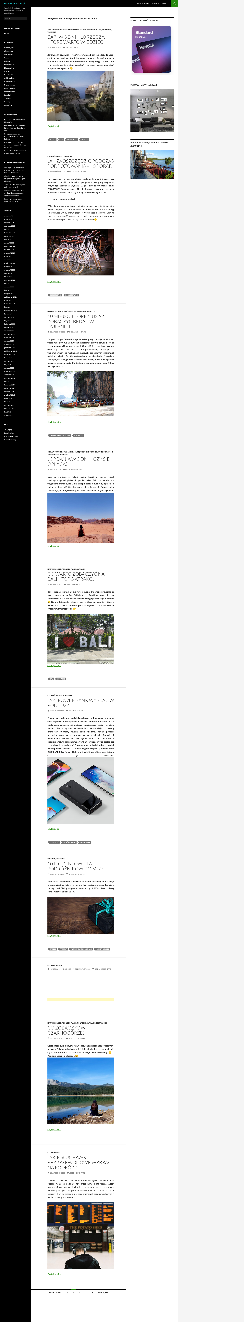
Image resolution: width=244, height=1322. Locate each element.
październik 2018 (10, 351)
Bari (61, 140)
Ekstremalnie (66, 452)
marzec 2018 (9, 368)
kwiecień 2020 (9, 324)
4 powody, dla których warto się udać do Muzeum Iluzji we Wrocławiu (15, 144)
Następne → (104, 1292)
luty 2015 (7, 412)
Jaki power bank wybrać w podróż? (80, 702)
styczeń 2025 (9, 243)
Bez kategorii (53, 1152)
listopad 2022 (9, 266)
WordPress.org (10, 440)
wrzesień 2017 (9, 375)
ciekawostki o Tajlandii (60, 435)
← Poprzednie (54, 1292)
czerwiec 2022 (9, 280)
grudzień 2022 (9, 263)
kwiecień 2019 (9, 337)
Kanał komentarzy (11, 436)
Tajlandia (78, 435)
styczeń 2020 (9, 331)
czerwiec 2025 (9, 226)
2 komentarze (72, 47)
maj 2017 (7, 381)
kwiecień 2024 (9, 246)
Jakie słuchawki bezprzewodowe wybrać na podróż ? (79, 1162)
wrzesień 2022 (9, 270)
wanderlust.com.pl (14, 3)
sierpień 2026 (9, 216)
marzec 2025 (9, 236)
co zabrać (54, 842)
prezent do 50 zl (102, 949)
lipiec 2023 (8, 256)
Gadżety (51, 859)
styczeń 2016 (9, 392)
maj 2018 (7, 364)
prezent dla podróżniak (81, 949)
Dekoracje (8, 61)
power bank (84, 842)
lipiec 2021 (8, 300)
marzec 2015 (9, 408)
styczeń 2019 (9, 344)
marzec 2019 (9, 341)
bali (51, 679)
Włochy (84, 140)
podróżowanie (71, 295)
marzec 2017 (9, 388)
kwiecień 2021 (9, 304)
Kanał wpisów (9, 433)
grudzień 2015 (9, 395)
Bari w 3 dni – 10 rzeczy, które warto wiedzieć (76, 39)
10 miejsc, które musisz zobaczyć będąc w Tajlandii (75, 321)
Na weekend (66, 30)
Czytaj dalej (54, 126)
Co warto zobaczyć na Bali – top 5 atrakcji (75, 576)
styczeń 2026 (9, 223)
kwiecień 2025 (9, 233)
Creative (7, 58)
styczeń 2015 (9, 415)
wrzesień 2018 (9, 354)
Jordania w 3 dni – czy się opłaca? (78, 461)
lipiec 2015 (8, 402)
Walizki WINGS (143, 3)
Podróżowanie (94, 30)
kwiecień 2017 (9, 385)
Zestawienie (62, 454)
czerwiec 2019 (9, 334)
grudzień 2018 (9, 348)
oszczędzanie (55, 295)
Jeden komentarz (75, 584)
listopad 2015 (9, 398)
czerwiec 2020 (9, 317)
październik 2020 (10, 310)
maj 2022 (7, 283)
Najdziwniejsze (9, 78)
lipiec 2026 (8, 219)
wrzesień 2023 (9, 253)
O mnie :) (155, 3)
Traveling (7, 98)
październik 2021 (10, 297)
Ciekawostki (53, 30)
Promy (6, 33)
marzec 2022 (9, 287)
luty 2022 (7, 290)
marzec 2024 (9, 250)
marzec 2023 (9, 260)
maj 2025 (7, 229)
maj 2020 (7, 321)
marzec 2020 (9, 327)
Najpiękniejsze (79, 30)
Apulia (52, 140)
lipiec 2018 (8, 358)
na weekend (72, 140)
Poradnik (106, 30)
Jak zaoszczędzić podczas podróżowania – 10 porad (80, 163)
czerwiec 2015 (9, 405)
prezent (63, 949)
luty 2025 (7, 239)
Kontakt (165, 3)
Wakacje (51, 32)
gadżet (53, 949)
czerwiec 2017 (9, 378)
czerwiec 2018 (9, 361)
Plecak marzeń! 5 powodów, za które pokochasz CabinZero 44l (15, 128)
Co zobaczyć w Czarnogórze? (66, 1030)
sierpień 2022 (9, 273)
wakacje (61, 679)
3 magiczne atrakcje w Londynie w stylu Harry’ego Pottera (14, 136)
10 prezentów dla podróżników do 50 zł (75, 866)
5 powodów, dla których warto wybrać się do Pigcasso (14, 178)
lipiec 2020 (8, 314)
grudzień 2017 (9, 371)
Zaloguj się (8, 430)
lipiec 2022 (8, 277)
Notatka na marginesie (60, 969)
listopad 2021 (9, 294)
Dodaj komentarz (77, 171)
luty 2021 (7, 307)
